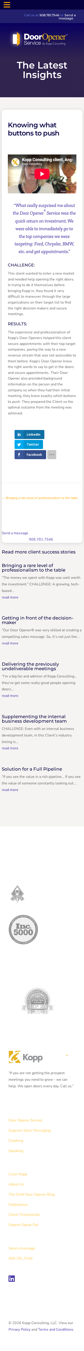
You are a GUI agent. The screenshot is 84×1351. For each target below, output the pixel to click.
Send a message (67, 16)
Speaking (16, 1150)
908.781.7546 (49, 15)
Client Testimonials (24, 1214)
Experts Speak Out (24, 1224)
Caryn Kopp (18, 1174)
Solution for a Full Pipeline (32, 769)
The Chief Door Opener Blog (32, 1194)
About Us (16, 1184)
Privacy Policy (19, 1329)
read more (10, 597)
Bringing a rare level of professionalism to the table (33, 568)
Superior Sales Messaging (30, 1130)
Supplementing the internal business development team (34, 719)
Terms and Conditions (55, 1329)
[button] (8, 5)
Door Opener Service (25, 1120)
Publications (18, 1204)
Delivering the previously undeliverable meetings (30, 666)
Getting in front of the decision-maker (37, 620)
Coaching (16, 1140)
